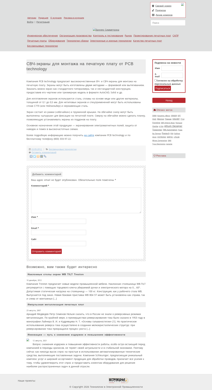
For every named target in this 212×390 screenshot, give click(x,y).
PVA (171, 133)
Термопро (157, 129)
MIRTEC (170, 137)
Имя (157, 68)
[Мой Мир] (41, 156)
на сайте (89, 135)
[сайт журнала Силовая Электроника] (47, 380)
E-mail (157, 75)
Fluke (180, 130)
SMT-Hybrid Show (168, 122)
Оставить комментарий (44, 152)
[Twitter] (34, 156)
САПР (176, 35)
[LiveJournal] (45, 156)
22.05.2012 (36, 149)
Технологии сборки (78, 40)
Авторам (31, 17)
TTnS (182, 119)
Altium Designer (173, 126)
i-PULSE (177, 137)
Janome (169, 144)
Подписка (160, 10)
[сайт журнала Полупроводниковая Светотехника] (93, 380)
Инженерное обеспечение (42, 35)
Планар (168, 119)
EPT (179, 115)
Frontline (156, 122)
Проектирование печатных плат (152, 35)
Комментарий (40, 185)
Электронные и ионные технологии (111, 40)
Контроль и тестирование (108, 35)
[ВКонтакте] (31, 156)
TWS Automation (170, 130)
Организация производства (75, 35)
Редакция (43, 17)
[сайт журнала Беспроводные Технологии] (118, 380)
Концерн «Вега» (163, 115)
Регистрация (43, 22)
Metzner (160, 119)
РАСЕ (154, 119)
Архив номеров (164, 15)
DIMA (154, 115)
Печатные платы (37, 40)
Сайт (33, 239)
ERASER (174, 115)
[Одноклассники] (38, 156)
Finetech (166, 133)
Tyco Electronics (158, 144)
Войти (30, 22)
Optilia (155, 126)
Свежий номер (163, 6)
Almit (154, 137)
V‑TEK (161, 126)
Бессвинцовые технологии (42, 45)
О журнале (56, 17)
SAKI (169, 140)
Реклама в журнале (74, 17)
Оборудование (56, 40)
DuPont (177, 133)
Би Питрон (156, 133)
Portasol (179, 122)
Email (35, 228)
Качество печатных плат (147, 40)
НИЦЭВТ (176, 119)
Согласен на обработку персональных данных (169, 82)
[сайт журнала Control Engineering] (140, 380)
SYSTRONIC (161, 137)
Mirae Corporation (159, 140)
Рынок (128, 35)
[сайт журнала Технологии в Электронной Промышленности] (68, 380)
